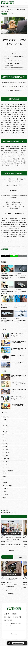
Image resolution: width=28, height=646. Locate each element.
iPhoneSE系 (6, 432)
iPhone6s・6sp (6, 452)
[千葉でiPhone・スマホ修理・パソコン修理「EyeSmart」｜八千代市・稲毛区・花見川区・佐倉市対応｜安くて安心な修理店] (7, 2)
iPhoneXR (5, 449)
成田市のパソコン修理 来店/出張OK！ (14, 56)
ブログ (6, 623)
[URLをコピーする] (22, 256)
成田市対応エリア (9, 58)
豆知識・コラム (6, 458)
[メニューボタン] (26, 2)
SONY (4, 423)
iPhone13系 (5, 464)
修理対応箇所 (10, 65)
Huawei (4, 497)
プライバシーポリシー (15, 623)
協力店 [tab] (20, 557)
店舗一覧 (6, 614)
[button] (5, 256)
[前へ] (2, 536)
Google (4, 434)
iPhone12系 (5, 426)
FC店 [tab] (7, 557)
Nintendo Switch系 (7, 485)
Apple (4, 491)
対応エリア (5, 13)
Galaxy (4, 473)
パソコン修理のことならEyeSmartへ (15, 67)
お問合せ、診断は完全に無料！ (12, 63)
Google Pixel (6, 417)
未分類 (4, 420)
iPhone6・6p (6, 446)
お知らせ (5, 476)
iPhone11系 (5, 443)
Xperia (4, 437)
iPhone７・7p (6, 467)
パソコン (5, 441)
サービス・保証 (17, 617)
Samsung (5, 429)
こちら (14, 88)
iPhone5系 (5, 494)
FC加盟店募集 (8, 620)
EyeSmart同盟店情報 (8, 470)
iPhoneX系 (5, 455)
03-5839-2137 (9, 582)
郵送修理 (5, 482)
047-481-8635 (9, 541)
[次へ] (25, 536)
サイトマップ (7, 626)
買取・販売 (7, 617)
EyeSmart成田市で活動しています (13, 61)
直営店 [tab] (14, 516)
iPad (4, 479)
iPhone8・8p (6, 461)
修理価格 (14, 614)
